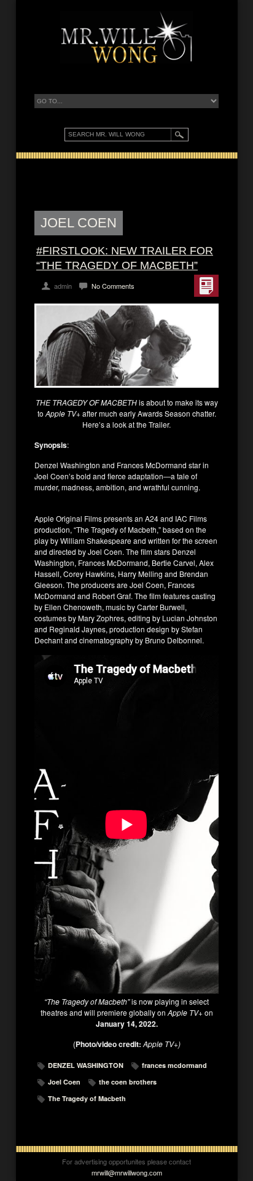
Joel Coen (64, 1081)
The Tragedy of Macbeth (87, 1098)
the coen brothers (128, 1081)
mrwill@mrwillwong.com (126, 1172)
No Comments (112, 286)
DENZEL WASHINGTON (85, 1065)
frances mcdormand (174, 1065)
